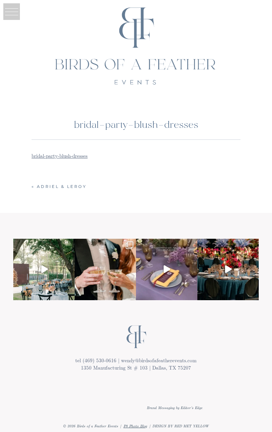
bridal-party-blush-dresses (60, 155)
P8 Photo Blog (135, 425)
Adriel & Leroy (62, 186)
